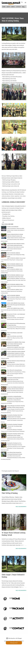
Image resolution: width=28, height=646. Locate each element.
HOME (3, 6)
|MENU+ (13, 6)
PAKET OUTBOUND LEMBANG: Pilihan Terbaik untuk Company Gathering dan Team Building (16, 286)
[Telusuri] (22, 2)
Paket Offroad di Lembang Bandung (14, 370)
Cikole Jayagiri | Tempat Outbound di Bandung (13, 575)
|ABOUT (8, 6)
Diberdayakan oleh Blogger (15, 638)
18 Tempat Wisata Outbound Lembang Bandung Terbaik (13, 533)
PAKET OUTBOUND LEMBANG (13, 295)
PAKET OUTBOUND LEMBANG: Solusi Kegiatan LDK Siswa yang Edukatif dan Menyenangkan (15, 266)
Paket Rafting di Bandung (10, 493)
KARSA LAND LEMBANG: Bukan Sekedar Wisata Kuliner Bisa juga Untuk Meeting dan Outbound (16, 305)
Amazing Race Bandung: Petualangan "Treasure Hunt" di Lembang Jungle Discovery (15, 426)
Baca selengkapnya (21, 506)
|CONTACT (18, 6)
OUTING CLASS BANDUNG (12, 226)
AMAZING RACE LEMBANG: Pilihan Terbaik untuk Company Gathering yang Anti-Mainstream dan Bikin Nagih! (16, 344)
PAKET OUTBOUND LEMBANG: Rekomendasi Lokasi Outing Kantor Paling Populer (15, 254)
